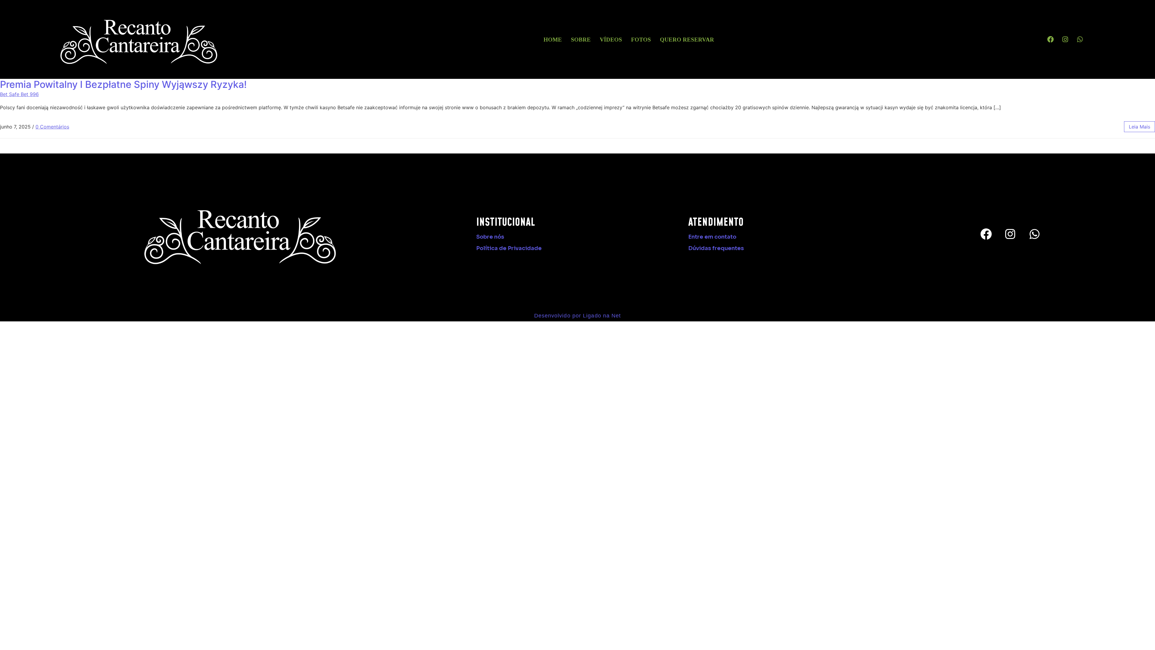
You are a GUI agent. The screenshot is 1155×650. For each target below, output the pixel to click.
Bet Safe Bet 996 (19, 94)
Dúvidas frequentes (716, 248)
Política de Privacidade (509, 248)
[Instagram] (1065, 39)
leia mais (1139, 127)
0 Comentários (52, 127)
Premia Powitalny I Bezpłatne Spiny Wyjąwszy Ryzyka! (123, 84)
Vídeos (611, 39)
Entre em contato (712, 237)
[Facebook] (1050, 39)
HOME (553, 39)
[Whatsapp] (1080, 39)
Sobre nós (490, 237)
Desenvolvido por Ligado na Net (577, 316)
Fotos (641, 39)
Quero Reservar (687, 39)
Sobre (581, 39)
